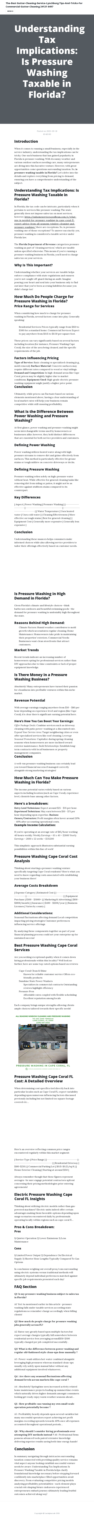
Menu (9, 11)
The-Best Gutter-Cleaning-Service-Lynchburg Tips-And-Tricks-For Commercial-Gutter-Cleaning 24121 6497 (44, 5)
